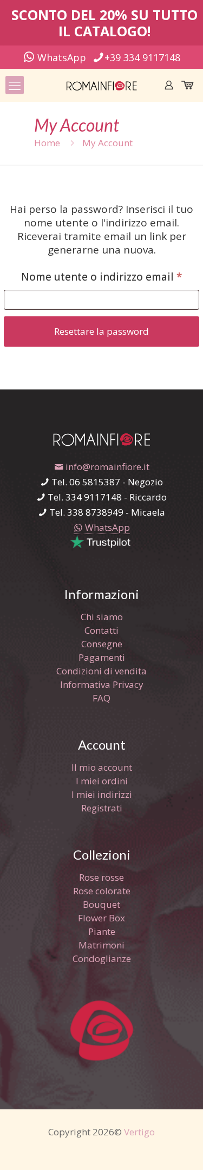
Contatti (101, 630)
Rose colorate (101, 891)
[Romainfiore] (101, 85)
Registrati (101, 808)
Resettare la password (101, 331)
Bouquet (101, 904)
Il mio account (101, 767)
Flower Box (101, 918)
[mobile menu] (14, 85)
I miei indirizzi (101, 794)
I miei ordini (102, 781)
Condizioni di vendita (101, 671)
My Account (107, 142)
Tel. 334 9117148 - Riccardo (106, 497)
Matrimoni (101, 945)
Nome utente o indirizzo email (110, 276)
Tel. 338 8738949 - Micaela (106, 512)
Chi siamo (102, 616)
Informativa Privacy (101, 684)
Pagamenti (101, 657)
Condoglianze (102, 958)
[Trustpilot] (101, 546)
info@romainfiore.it (106, 466)
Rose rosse (101, 877)
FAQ (101, 698)
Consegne (101, 644)
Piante (101, 931)
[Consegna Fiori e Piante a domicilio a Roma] (101, 443)
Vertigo (139, 1132)
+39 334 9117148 (142, 57)
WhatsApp (60, 57)
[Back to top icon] (180, 1147)
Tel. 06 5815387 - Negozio (106, 482)
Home (47, 142)
